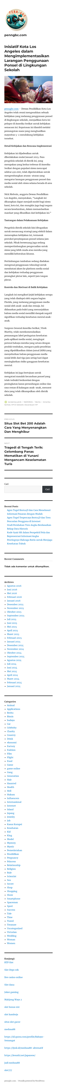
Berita (38, 402)
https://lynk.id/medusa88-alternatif (23, 1048)
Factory (11, 746)
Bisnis (10, 716)
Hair (9, 779)
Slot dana (9, 984)
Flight (10, 757)
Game (10, 764)
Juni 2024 (12, 667)
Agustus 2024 (14, 660)
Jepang (10, 813)
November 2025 (15, 608)
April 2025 (12, 630)
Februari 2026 (14, 597)
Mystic (10, 846)
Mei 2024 (12, 671)
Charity (11, 731)
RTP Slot (8, 962)
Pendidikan (13, 854)
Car (8, 724)
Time (9, 917)
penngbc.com (15, 35)
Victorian (12, 932)
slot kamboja (11, 1014)
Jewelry (11, 817)
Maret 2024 (13, 678)
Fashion (11, 750)
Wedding (11, 935)
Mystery (11, 843)
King (9, 835)
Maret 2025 (13, 634)
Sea (9, 880)
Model (10, 839)
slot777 (8, 1070)
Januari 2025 (13, 641)
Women (11, 943)
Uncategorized (14, 928)
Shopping (12, 891)
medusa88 (9, 1029)
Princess (11, 861)
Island (10, 809)
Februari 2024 (14, 682)
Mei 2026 (12, 593)
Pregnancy (12, 857)
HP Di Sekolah (17, 405)
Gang (10, 772)
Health (10, 787)
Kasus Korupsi (14, 824)
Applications (13, 709)
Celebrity (11, 727)
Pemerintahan (14, 850)
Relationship (13, 865)
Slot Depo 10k (11, 969)
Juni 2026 (12, 589)
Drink (10, 738)
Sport (10, 906)
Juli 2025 (11, 619)
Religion (11, 869)
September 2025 (15, 615)
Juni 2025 (12, 623)
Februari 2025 (14, 638)
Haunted (11, 783)
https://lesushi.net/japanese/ (19, 1055)
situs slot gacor (12, 1022)
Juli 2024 (11, 664)
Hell (9, 791)
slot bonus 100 (11, 1007)
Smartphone (13, 898)
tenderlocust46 (14, 402)
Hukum (11, 794)
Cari (6, 484)
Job (8, 820)
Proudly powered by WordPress (31, 1081)
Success (11, 909)
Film (9, 753)
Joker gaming (11, 992)
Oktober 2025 (14, 612)
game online (13, 768)
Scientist (11, 876)
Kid (9, 831)
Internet (11, 805)
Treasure (11, 924)
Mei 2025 (12, 626)
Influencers (13, 798)
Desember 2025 (15, 604)
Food (9, 761)
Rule (9, 872)
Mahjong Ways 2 (13, 999)
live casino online (13, 977)
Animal (11, 705)
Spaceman (12, 902)
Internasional (14, 802)
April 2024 (12, 675)
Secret (10, 883)
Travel (10, 921)
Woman (11, 939)
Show (10, 895)
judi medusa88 (12, 1062)
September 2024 (15, 656)
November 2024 (15, 649)
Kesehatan (12, 828)
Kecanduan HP (31, 405)
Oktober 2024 (14, 652)
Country (11, 735)
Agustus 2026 (14, 585)
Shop (9, 887)
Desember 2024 (15, 645)
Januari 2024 (13, 686)
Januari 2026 (14, 600)
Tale (9, 913)
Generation (13, 776)
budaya (11, 720)
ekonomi (11, 742)
